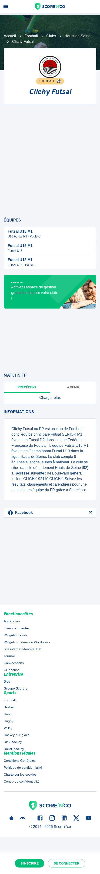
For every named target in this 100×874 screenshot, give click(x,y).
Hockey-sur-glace (17, 735)
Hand (8, 714)
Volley (8, 728)
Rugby (8, 721)
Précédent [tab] (27, 387)
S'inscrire (29, 863)
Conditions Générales (20, 760)
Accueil (10, 36)
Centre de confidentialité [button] (22, 781)
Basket (9, 707)
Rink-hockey (13, 742)
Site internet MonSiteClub (22, 649)
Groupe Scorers (15, 688)
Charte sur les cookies (20, 774)
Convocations (14, 663)
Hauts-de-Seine (77, 36)
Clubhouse (12, 670)
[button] (50, 397)
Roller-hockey (14, 749)
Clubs (51, 36)
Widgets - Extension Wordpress (27, 642)
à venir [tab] (73, 387)
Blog (7, 681)
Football (31, 36)
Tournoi (9, 656)
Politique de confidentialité (23, 767)
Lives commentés (17, 628)
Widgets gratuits (15, 635)
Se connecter (66, 863)
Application (12, 621)
